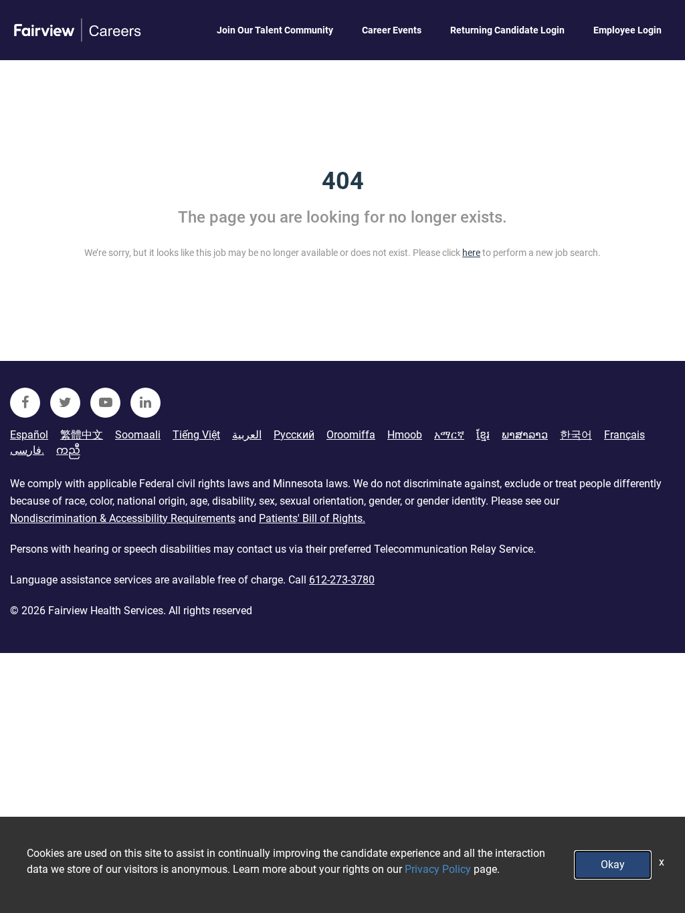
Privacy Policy (438, 869)
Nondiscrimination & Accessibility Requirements (122, 518)
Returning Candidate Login (507, 30)
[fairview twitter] (65, 403)
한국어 (576, 434)
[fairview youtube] (105, 403)
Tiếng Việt (196, 434)
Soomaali (138, 434)
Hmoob (404, 434)
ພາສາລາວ (525, 434)
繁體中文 (81, 434)
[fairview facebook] (25, 403)
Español (29, 434)
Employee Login (627, 30)
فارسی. (27, 450)
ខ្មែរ (483, 434)
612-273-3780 (342, 579)
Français (624, 434)
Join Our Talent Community (275, 30)
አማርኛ (449, 434)
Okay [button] (613, 864)
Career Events (391, 30)
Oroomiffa (350, 434)
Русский (294, 434)
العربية (247, 434)
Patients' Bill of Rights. (312, 518)
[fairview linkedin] (145, 403)
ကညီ (68, 450)
